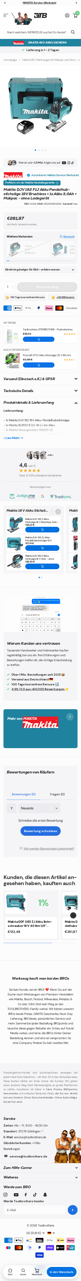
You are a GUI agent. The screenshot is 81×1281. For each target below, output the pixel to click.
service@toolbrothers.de (28, 1156)
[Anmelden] (67, 15)
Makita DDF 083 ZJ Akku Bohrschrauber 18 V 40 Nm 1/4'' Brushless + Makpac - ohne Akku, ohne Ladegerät (30, 924)
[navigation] (5, 3)
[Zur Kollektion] (58, 511)
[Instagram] (68, 162)
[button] (67, 236)
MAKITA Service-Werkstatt (39, 3)
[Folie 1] (39, 577)
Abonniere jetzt (73, 1210)
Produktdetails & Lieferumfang (28, 402)
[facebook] (26, 1194)
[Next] (73, 915)
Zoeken (73, 32)
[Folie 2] (41, 577)
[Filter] (12, 808)
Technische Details (18, 391)
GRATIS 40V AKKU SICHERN (47, 42)
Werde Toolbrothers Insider (23, 1201)
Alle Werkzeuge (5, 15)
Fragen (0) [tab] (57, 794)
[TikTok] (72, 162)
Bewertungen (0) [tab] (23, 794)
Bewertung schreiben (40, 831)
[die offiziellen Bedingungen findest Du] (57, 183)
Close (40, 1168)
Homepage (10, 60)
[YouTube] (64, 162)
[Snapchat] (45, 1195)
